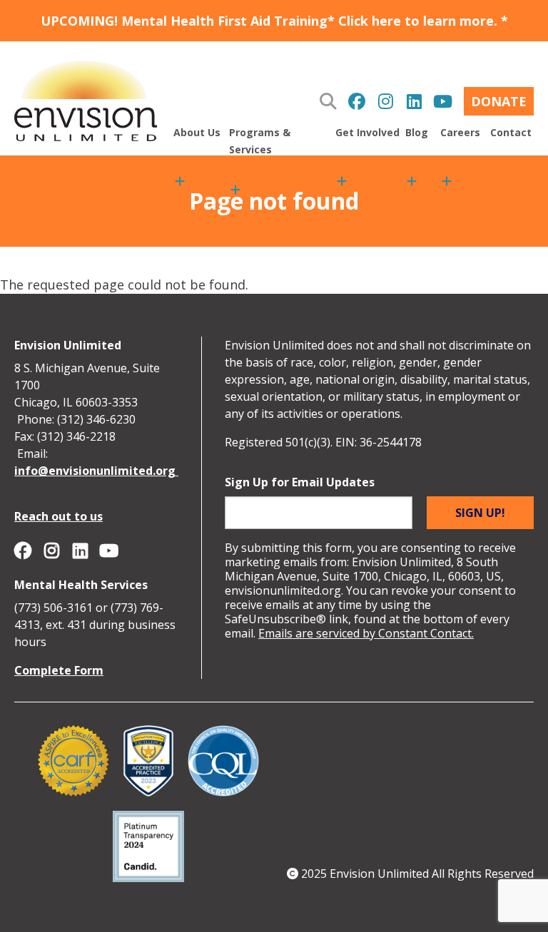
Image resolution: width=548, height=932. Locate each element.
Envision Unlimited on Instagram (385, 101)
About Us (196, 132)
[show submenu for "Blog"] (411, 185)
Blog (416, 132)
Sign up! (480, 513)
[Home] (85, 98)
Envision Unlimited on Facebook (356, 101)
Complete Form (58, 670)
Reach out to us (58, 516)
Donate (499, 101)
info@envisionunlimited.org (96, 470)
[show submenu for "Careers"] (446, 185)
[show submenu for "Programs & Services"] (235, 190)
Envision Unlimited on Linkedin (414, 101)
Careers (460, 132)
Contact (511, 132)
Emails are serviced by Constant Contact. (366, 633)
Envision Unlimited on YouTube (442, 101)
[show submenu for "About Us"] (179, 185)
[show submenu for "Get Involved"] (341, 185)
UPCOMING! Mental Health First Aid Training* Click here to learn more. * (274, 20)
